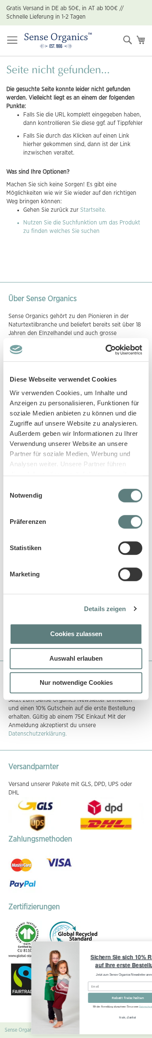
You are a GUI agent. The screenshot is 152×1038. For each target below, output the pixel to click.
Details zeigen (105, 608)
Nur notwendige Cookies (76, 682)
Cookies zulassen (76, 633)
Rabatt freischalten (106, 998)
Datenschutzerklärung (129, 1006)
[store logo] (58, 40)
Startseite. (93, 210)
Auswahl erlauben (76, 658)
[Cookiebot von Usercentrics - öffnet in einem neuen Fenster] (107, 349)
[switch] (130, 522)
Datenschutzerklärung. (37, 734)
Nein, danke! (106, 1017)
